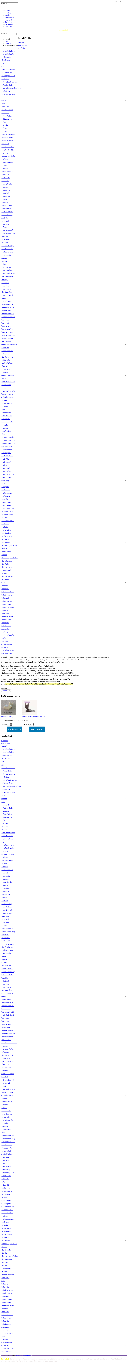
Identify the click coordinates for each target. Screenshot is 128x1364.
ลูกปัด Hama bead (6, 416)
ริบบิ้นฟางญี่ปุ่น (6, 604)
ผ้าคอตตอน (5, 113)
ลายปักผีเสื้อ (5, 459)
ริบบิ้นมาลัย (5, 623)
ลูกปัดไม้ (4, 409)
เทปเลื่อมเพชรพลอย (7, 521)
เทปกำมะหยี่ (5, 539)
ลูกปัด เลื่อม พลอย (7, 397)
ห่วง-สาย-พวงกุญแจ (7, 246)
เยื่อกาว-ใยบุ (5, 366)
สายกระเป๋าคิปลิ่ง (7, 351)
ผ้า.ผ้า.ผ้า (4, 100)
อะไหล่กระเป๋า (6, 369)
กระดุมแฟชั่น (5, 178)
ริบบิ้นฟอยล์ (5, 598)
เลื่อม (3, 434)
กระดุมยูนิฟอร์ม (6, 184)
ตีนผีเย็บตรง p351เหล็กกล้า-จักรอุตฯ (33, 716)
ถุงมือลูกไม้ (5, 487)
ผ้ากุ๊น (3, 103)
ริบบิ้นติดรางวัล (6, 626)
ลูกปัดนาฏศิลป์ (6, 453)
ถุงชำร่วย (4, 641)
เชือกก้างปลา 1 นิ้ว (7, 357)
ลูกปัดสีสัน (4, 406)
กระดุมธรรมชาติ (7, 162)
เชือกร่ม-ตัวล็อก (6, 292)
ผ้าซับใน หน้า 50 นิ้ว (7, 147)
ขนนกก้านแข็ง (6, 289)
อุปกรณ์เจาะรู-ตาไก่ (7, 650)
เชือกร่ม (4, 555)
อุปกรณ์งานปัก (6, 385)
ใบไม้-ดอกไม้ (5, 242)
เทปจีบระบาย (5, 490)
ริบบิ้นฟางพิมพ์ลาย (7, 607)
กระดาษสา (5, 224)
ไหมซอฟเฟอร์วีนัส (7, 329)
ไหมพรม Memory (7, 332)
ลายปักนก (4, 465)
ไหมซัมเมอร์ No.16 (7, 307)
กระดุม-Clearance (6, 215)
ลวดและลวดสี (6, 570)
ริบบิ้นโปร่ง (5, 613)
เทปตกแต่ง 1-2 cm (7, 511)
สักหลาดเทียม (5, 221)
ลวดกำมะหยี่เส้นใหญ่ (8, 273)
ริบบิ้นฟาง (4, 586)
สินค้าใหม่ (21, 42)
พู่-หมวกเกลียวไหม (7, 508)
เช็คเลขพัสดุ (8, 22)
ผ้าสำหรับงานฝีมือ (7, 137)
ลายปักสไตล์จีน (6, 468)
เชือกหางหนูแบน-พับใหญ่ (9, 558)
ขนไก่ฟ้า (4, 264)
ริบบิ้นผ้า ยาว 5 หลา (7, 592)
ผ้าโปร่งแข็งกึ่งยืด (7, 110)
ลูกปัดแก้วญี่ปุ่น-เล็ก (7, 437)
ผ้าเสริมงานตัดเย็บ (7, 141)
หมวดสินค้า (8, 13)
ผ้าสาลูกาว (5, 153)
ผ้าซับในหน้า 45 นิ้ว (7, 150)
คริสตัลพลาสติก (6, 450)
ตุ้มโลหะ (4, 165)
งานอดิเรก (4, 258)
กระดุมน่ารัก (5, 196)
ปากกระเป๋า (5, 348)
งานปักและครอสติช (7, 375)
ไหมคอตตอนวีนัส (7, 304)
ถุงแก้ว (3, 638)
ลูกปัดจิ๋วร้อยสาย (6, 403)
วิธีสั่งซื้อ (7, 15)
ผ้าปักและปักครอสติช (8, 382)
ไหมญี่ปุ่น (4, 280)
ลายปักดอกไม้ (6, 462)
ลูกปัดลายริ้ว (5, 419)
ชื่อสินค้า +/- (5, 690)
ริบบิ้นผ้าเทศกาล (6, 595)
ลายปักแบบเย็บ (6, 477)
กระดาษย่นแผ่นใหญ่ (8, 233)
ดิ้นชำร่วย (4, 632)
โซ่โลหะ (4, 573)
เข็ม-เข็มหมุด (5, 60)
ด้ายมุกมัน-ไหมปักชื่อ (8, 391)
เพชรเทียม (4, 428)
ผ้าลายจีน (4, 125)
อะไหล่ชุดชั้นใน (6, 73)
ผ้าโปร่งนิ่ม (5, 131)
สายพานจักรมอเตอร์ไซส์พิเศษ (11, 88)
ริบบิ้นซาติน (5, 589)
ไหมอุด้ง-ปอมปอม (7, 338)
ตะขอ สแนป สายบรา (8, 69)
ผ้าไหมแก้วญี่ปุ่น (6, 116)
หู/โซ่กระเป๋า (5, 360)
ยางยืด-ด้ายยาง (6, 91)
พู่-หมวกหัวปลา (6, 502)
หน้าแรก (7, 10)
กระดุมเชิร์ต (5, 181)
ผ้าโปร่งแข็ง (5, 128)
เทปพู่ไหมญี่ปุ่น (6, 533)
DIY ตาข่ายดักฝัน (7, 276)
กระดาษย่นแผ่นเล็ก (7, 230)
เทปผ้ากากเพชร (6, 493)
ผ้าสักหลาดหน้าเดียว (8, 134)
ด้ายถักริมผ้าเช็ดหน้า (8, 317)
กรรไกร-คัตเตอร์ (6, 57)
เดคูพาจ (4, 261)
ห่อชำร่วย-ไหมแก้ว (7, 635)
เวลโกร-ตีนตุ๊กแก (7, 363)
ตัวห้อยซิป (4, 372)
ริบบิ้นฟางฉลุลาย (6, 601)
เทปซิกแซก (5, 524)
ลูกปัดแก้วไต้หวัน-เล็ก (8, 443)
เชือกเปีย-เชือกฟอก (7, 576)
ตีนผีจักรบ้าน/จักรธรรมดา (9, 82)
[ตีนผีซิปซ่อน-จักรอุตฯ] (8, 714)
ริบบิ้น (3, 582)
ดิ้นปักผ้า (4, 388)
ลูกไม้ (3, 484)
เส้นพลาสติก (5, 239)
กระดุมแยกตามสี (7, 171)
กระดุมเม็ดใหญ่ (6, 205)
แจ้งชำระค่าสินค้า (10, 20)
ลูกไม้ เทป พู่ (5, 480)
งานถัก (3, 298)
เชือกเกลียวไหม (6, 561)
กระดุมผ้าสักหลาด (7, 208)
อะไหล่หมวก (5, 354)
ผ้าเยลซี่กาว (5, 144)
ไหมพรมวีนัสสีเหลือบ (8, 335)
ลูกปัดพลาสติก (6, 412)
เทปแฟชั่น (4, 499)
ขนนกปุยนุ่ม (5, 286)
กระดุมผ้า (4, 202)
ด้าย (2, 63)
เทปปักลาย (4, 518)
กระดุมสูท (4, 187)
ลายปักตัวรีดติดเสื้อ (7, 456)
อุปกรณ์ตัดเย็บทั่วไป (7, 54)
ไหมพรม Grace (6, 326)
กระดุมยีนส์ (5, 193)
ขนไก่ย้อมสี (5, 283)
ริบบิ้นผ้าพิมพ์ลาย (7, 616)
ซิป (2, 66)
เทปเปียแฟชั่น (5, 496)
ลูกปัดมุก (4, 400)
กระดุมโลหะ (5, 190)
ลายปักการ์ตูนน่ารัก (7, 474)
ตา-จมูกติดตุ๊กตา (6, 255)
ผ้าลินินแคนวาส (6, 119)
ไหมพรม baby (5, 310)
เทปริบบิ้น (4, 527)
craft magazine (8, 24)
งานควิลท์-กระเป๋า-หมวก (9, 344)
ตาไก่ (3, 97)
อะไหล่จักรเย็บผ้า (7, 85)
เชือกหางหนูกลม (6, 567)
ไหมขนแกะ (5, 320)
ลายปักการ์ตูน (6, 471)
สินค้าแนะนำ (22, 45)
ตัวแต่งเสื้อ (4, 168)
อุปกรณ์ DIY (5, 647)
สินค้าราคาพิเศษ (6, 653)
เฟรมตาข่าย (5, 236)
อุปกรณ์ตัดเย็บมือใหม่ (8, 51)
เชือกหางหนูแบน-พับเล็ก (9, 545)
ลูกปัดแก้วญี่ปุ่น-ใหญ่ (8, 440)
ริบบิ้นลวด (4, 610)
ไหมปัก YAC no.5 (7, 394)
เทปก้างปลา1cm (6, 536)
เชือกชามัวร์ (5, 579)
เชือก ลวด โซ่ (5, 542)
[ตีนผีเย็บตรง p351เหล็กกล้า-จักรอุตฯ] (29, 714)
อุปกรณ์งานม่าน (6, 644)
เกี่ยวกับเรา (8, 26)
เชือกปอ (4, 548)
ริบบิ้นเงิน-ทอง (6, 620)
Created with (23, 1355)
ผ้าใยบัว (4, 227)
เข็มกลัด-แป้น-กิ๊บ (7, 249)
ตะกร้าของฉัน (9, 17)
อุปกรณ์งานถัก (6, 301)
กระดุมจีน (4, 199)
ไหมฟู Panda (5, 323)
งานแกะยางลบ (6, 267)
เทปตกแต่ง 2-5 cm (7, 514)
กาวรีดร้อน (5, 79)
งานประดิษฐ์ (5, 218)
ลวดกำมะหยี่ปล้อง (7, 270)
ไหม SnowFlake (6, 341)
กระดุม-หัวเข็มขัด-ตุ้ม (8, 156)
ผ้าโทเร (3, 122)
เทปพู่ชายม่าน (6, 530)
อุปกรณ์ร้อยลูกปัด (7, 422)
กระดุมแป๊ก (5, 174)
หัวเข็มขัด (4, 159)
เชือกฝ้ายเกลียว (6, 552)
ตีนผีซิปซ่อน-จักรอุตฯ (7, 716)
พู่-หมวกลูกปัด (6, 505)
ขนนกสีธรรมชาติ (7, 295)
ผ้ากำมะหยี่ (5, 107)
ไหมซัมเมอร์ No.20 (7, 314)
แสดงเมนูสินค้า (64, 30)
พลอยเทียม (5, 425)
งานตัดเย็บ (7, 43)
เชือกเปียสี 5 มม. (6, 564)
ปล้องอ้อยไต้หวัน (6, 446)
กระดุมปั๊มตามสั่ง (7, 212)
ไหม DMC (4, 378)
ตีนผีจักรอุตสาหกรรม (8, 76)
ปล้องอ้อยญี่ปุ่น (6, 431)
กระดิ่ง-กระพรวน (7, 252)
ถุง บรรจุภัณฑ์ (5, 629)
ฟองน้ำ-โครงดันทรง (8, 94)
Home (6, 41)
